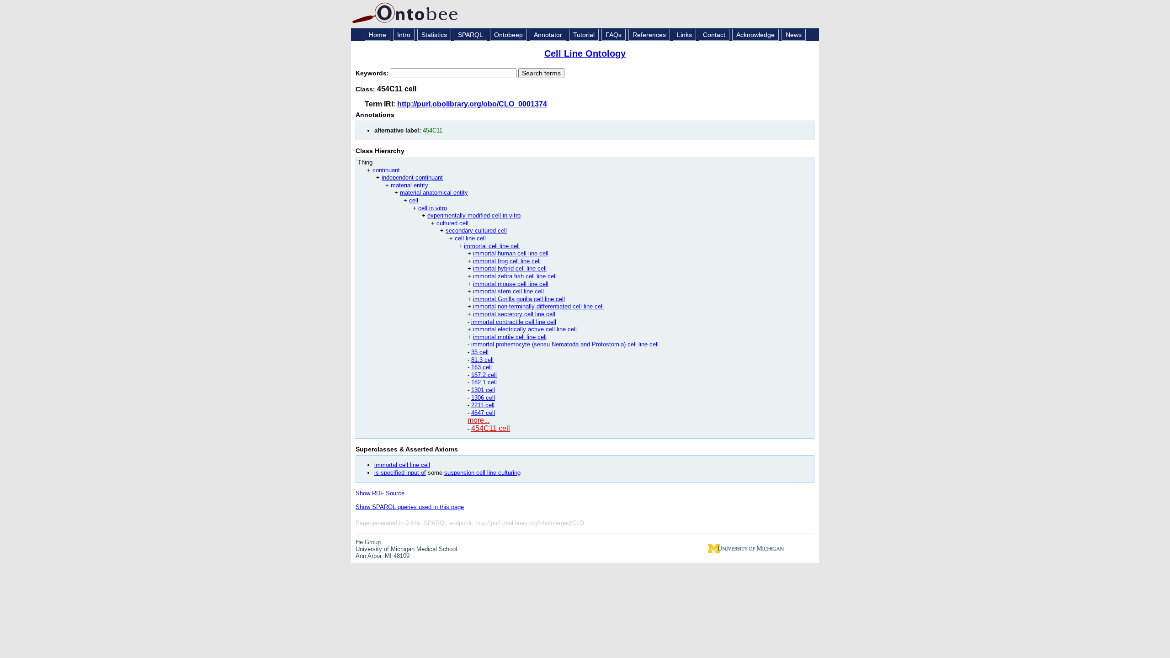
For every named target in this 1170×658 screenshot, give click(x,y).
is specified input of (400, 472)
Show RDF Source (380, 493)
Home (377, 34)
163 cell (481, 367)
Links (684, 34)
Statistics (434, 34)
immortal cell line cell (492, 246)
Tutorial (584, 34)
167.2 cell (484, 374)
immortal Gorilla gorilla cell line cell (519, 299)
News (794, 34)
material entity (409, 185)
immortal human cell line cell (510, 253)
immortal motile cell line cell (510, 337)
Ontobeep (508, 34)
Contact (714, 34)
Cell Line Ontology (585, 53)
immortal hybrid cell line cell (510, 268)
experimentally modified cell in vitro (474, 215)
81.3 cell (482, 359)
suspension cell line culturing (482, 472)
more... (478, 420)
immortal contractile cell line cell (513, 321)
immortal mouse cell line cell (510, 284)
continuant (386, 170)
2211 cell (483, 405)
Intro (403, 34)
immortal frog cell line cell (507, 261)
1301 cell (483, 390)
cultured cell (452, 223)
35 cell (480, 352)
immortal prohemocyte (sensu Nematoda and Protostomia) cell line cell (565, 344)
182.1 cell (484, 382)
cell (413, 200)
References (649, 34)
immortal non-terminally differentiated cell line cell (538, 306)
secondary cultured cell (476, 230)
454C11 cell (490, 428)
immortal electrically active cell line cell (525, 329)
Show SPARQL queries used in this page (410, 507)
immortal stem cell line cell (508, 291)
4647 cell (483, 412)
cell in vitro (432, 208)
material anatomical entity (434, 192)
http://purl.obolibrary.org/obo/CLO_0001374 (472, 104)
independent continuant (412, 177)
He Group (368, 542)
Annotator (548, 34)
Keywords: (373, 73)
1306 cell (483, 397)
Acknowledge (755, 34)
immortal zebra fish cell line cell (515, 276)
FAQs (614, 34)
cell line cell (470, 238)
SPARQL (470, 34)
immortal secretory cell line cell (514, 314)
